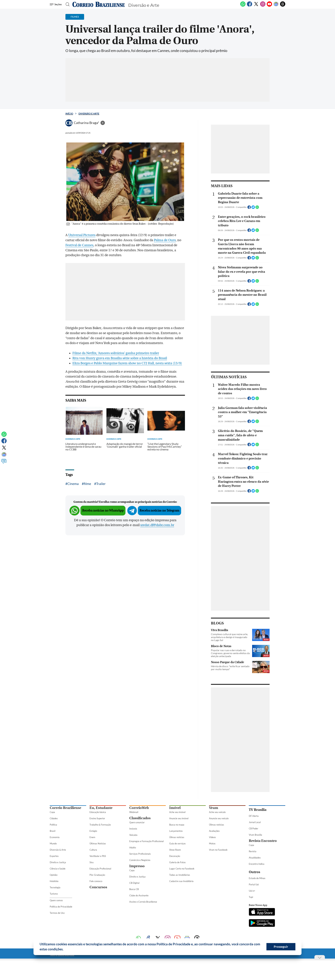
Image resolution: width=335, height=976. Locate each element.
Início (69, 113)
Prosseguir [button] (281, 946)
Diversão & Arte (58, 849)
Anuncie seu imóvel (178, 818)
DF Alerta (254, 816)
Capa (52, 812)
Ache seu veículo (217, 812)
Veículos (133, 835)
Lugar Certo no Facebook (181, 868)
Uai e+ (252, 890)
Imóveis (133, 828)
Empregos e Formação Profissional (146, 841)
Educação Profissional (100, 868)
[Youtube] (269, 6)
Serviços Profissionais (140, 853)
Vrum (213, 808)
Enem (92, 837)
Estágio (93, 831)
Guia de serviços (177, 843)
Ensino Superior (97, 818)
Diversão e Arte (89, 113)
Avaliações (214, 831)
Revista (252, 851)
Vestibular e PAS (98, 856)
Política (53, 824)
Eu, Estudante (101, 808)
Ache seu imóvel (177, 812)
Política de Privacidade (61, 906)
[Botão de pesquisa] (66, 4)
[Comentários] (4, 463)
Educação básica (98, 812)
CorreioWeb (139, 808)
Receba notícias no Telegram (159, 510)
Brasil (52, 831)
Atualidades (255, 857)
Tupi (251, 897)
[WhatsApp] (242, 6)
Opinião (53, 874)
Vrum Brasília (255, 834)
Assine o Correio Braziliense (143, 901)
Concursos (98, 887)
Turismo (54, 893)
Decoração (174, 856)
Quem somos (56, 900)
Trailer (101, 484)
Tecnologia (55, 887)
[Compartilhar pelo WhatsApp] (257, 208)
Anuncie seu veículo (219, 818)
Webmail (133, 812)
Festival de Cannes (79, 245)
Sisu (92, 862)
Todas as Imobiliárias (179, 874)
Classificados (140, 818)
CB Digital (134, 882)
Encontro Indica (256, 863)
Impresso (137, 866)
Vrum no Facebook (218, 849)
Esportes (54, 856)
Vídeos (212, 837)
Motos (212, 843)
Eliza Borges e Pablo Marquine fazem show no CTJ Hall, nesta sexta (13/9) (127, 363)
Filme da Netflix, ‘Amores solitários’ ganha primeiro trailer (115, 353)
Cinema (73, 484)
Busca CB (134, 889)
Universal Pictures (81, 235)
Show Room (175, 849)
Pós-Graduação (97, 874)
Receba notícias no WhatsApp (103, 510)
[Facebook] (249, 6)
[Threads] (282, 6)
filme (87, 484)
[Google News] (276, 6)
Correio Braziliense (65, 808)
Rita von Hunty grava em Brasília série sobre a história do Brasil (119, 358)
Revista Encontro (263, 841)
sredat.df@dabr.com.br (157, 525)
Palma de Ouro (165, 240)
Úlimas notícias (176, 837)
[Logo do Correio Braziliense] (98, 4)
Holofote (54, 881)
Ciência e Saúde (57, 868)
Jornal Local (255, 822)
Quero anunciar (137, 822)
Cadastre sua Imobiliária (181, 881)
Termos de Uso (57, 912)
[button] (64, 949)
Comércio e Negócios (139, 860)
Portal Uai (254, 884)
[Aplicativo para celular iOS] (262, 912)
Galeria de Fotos (177, 862)
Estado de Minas (257, 878)
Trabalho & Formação (100, 824)
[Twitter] (256, 6)
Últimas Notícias (98, 843)
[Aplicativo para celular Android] (262, 923)
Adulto (132, 847)
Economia (54, 837)
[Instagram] (262, 6)
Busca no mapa (176, 824)
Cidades (54, 818)
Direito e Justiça (58, 862)
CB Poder (253, 828)
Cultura (93, 849)
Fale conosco (96, 881)
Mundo (53, 843)
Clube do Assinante (138, 895)
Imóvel (175, 808)
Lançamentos (176, 831)
